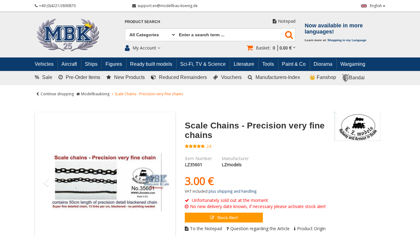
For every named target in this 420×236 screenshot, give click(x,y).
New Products (129, 77)
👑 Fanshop (322, 77)
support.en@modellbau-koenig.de (167, 5)
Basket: (273, 48)
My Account (144, 48)
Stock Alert (227, 217)
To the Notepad (206, 228)
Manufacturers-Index (278, 77)
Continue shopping (57, 93)
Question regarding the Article (260, 228)
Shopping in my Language (347, 40)
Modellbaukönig (95, 93)
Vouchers (231, 77)
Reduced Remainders (183, 77)
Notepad (286, 21)
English (376, 5)
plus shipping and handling (232, 191)
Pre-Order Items (83, 77)
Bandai (357, 77)
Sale (43, 77)
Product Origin (311, 228)
